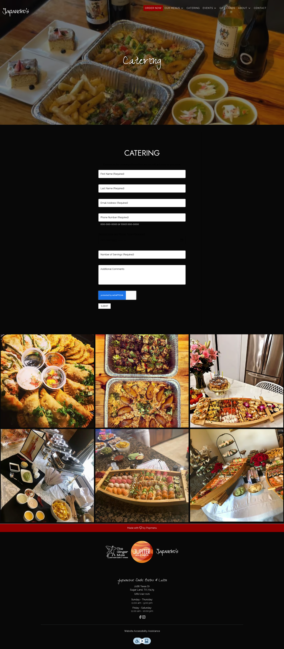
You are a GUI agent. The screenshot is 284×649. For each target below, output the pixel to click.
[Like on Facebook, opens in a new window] (140, 617)
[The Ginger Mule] (117, 551)
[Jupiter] (142, 552)
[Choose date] (181, 240)
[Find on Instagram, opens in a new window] (144, 617)
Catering (193, 8)
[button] (174, 8)
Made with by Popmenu (79, 528)
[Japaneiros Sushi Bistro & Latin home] (15, 12)
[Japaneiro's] (167, 552)
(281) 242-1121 (142, 593)
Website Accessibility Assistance (142, 631)
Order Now (153, 8)
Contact (260, 8)
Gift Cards (227, 8)
